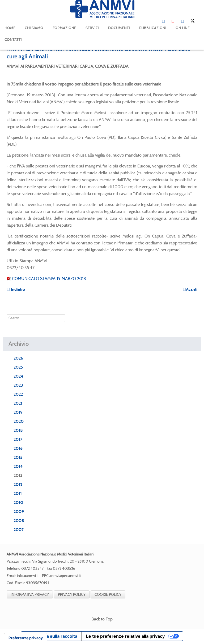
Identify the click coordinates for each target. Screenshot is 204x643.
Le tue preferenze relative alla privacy (125, 636)
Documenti (119, 28)
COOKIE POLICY (108, 594)
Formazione (64, 28)
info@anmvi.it (28, 575)
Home (10, 28)
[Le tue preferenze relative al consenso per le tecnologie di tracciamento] (25, 638)
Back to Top (102, 619)
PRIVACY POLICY (72, 594)
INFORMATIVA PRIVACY (30, 594)
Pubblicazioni (152, 28)
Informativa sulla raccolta (51, 636)
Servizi (92, 28)
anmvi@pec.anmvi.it (65, 575)
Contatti (13, 39)
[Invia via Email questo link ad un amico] (195, 66)
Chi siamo (34, 28)
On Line (183, 28)
